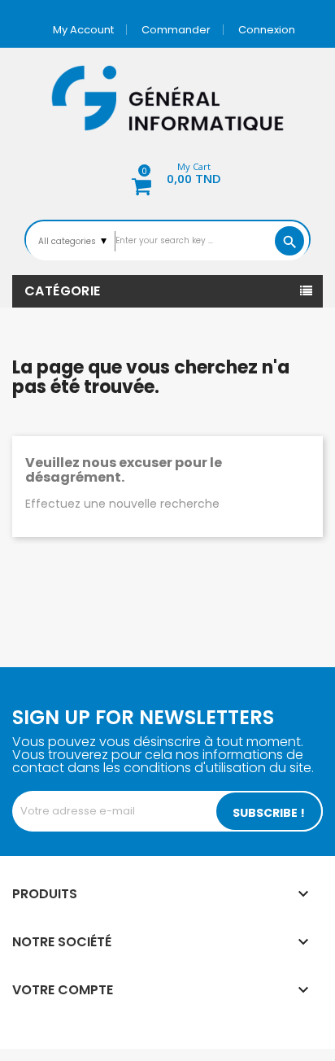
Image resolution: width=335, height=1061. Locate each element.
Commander (176, 29)
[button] (167, 175)
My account (83, 29)
